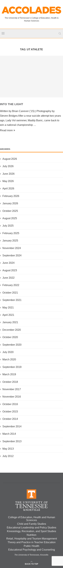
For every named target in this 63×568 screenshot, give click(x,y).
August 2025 (9, 218)
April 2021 (8, 315)
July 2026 (8, 166)
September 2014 (11, 426)
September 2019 (11, 367)
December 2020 (11, 329)
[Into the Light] (31, 76)
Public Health (31, 546)
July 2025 (8, 225)
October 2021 (10, 292)
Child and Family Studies (31, 523)
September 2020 (11, 344)
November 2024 (11, 248)
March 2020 (9, 359)
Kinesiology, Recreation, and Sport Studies (31, 531)
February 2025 (10, 233)
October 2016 (10, 404)
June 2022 (8, 277)
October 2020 (10, 337)
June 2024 (8, 262)
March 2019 (9, 374)
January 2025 (10, 240)
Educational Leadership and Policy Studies (31, 527)
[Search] (59, 33)
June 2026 (8, 173)
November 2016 (11, 396)
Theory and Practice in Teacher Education (32, 542)
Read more (6, 130)
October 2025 (10, 211)
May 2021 (8, 307)
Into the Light (11, 104)
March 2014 (9, 433)
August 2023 (9, 270)
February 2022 (10, 285)
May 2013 (8, 448)
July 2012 (8, 456)
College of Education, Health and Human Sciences (31, 519)
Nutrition (31, 535)
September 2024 (11, 255)
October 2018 (10, 382)
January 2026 (10, 203)
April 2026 (8, 188)
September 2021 (11, 300)
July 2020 (8, 352)
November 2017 (11, 389)
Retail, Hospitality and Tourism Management (31, 538)
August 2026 (9, 159)
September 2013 (11, 441)
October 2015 (10, 411)
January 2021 (10, 322)
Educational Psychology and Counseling (31, 549)
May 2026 (8, 181)
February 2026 (10, 196)
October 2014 (10, 419)
